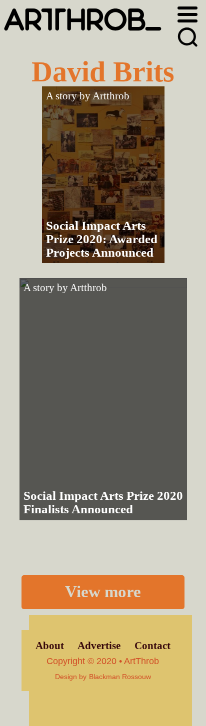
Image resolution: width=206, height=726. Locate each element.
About (50, 645)
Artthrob (111, 95)
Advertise (99, 645)
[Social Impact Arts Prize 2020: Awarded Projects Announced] (103, 174)
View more (103, 592)
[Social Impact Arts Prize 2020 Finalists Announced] (103, 399)
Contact (152, 645)
